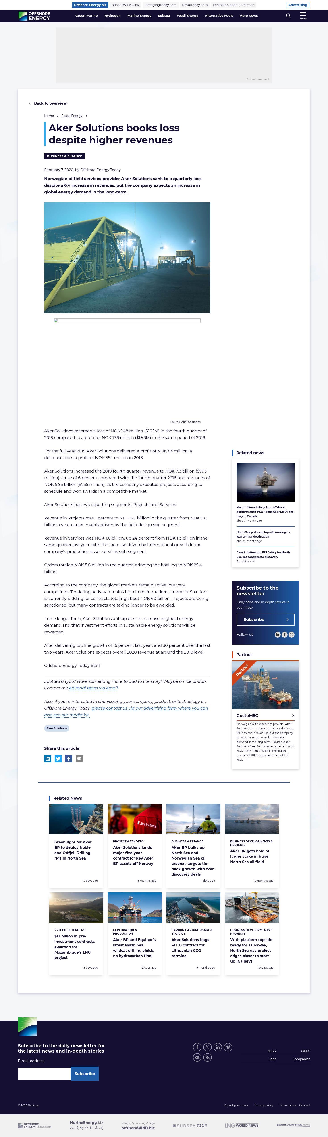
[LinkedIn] (278, 635)
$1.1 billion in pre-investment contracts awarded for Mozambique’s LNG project (74, 947)
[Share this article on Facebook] (68, 758)
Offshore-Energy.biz (90, 5)
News (272, 1051)
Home (49, 116)
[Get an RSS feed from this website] (207, 1057)
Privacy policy (264, 1105)
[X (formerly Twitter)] (207, 1047)
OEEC (305, 1051)
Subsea (164, 16)
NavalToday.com (195, 5)
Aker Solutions (56, 729)
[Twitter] (292, 635)
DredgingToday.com (161, 5)
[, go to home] (34, 16)
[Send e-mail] (197, 1057)
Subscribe (254, 619)
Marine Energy (139, 16)
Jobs (272, 1059)
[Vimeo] (228, 1047)
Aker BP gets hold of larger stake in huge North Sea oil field (249, 856)
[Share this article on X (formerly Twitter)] (58, 758)
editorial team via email (93, 688)
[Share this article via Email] (79, 758)
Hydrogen (112, 16)
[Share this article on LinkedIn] (47, 758)
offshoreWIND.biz (125, 5)
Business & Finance (64, 156)
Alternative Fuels (219, 16)
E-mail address (31, 1061)
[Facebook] (285, 635)
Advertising (297, 5)
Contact (304, 1105)
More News (249, 16)
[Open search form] (288, 16)
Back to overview (50, 103)
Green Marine (86, 16)
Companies (301, 1059)
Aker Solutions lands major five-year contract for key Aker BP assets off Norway (133, 855)
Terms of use (288, 1105)
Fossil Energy (187, 16)
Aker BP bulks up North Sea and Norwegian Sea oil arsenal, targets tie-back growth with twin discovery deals (193, 860)
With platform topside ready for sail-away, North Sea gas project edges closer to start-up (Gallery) (251, 950)
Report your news (236, 1105)
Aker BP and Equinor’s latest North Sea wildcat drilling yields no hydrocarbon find (134, 948)
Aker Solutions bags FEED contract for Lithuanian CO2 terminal (190, 948)
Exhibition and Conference (233, 5)
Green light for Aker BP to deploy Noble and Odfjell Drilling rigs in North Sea (73, 850)
